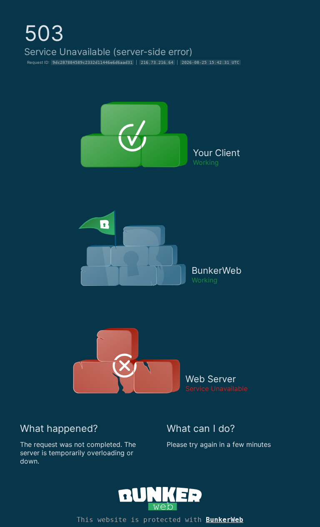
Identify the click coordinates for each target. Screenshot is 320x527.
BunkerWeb (224, 520)
